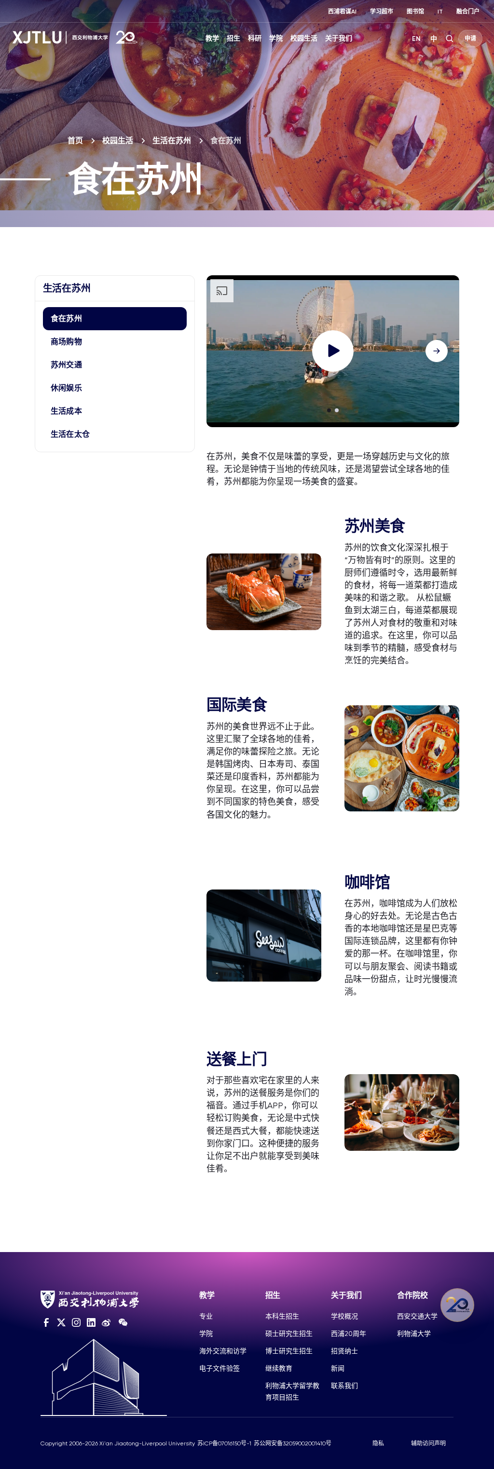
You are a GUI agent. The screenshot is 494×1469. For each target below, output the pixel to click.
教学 (212, 38)
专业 (206, 1316)
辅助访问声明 (428, 1443)
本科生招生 (282, 1316)
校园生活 (303, 38)
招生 (233, 38)
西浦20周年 (348, 1333)
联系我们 (344, 1385)
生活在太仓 (70, 434)
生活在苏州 (171, 140)
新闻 (337, 1368)
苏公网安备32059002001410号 (292, 1443)
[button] (329, 410)
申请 (470, 38)
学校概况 (344, 1316)
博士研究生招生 (289, 1351)
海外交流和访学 (223, 1351)
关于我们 (338, 38)
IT (440, 11)
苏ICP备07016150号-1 (224, 1443)
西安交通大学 (417, 1316)
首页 (75, 140)
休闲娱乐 (66, 387)
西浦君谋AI (342, 11)
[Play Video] (333, 351)
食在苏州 (66, 318)
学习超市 (381, 11)
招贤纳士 (344, 1351)
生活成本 (66, 411)
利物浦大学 (414, 1333)
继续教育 (278, 1368)
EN (416, 39)
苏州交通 (66, 364)
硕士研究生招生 (289, 1333)
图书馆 (415, 11)
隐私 (378, 1443)
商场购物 (66, 341)
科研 (254, 38)
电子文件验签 (219, 1368)
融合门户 (468, 11)
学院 (276, 38)
